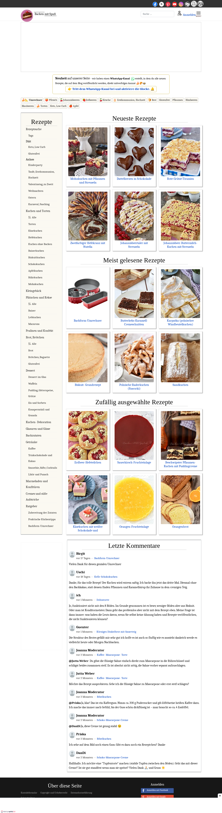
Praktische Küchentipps (42, 519)
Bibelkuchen (104, 696)
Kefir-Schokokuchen (105, 576)
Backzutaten (33, 435)
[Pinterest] (168, 3)
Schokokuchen (36, 264)
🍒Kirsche (105, 100)
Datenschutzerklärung (81, 792)
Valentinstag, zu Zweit (40, 184)
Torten (32, 224)
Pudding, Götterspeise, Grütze (40, 393)
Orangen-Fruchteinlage (134, 526)
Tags (30, 135)
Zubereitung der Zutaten (42, 512)
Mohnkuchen (35, 284)
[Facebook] (155, 3)
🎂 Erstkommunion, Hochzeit (129, 100)
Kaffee (32, 448)
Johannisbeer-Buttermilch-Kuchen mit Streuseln (180, 245)
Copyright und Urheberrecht (53, 792)
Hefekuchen (35, 237)
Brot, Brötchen (35, 337)
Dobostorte (103, 599)
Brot (30, 350)
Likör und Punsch (38, 474)
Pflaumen (177, 100)
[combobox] (157, 14)
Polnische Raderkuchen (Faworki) (134, 386)
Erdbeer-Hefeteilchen (87, 462)
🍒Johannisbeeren (70, 100)
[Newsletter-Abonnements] (187, 6)
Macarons (33, 323)
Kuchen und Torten (38, 211)
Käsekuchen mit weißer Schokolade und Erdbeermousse (88, 530)
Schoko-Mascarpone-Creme (112, 720)
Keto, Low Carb (58, 106)
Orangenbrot (180, 526)
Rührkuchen (35, 277)
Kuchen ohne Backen (40, 244)
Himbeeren (191, 100)
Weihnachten (35, 190)
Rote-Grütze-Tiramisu (180, 179)
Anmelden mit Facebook (157, 790)
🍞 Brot (152, 100)
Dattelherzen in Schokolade (134, 179)
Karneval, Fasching (39, 204)
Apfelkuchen (35, 270)
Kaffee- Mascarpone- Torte (112, 654)
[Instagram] (181, 3)
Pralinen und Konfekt (39, 330)
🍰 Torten (42, 106)
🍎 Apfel (73, 106)
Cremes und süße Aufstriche (36, 496)
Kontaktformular (29, 792)
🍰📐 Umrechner (32, 100)
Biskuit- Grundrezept (88, 385)
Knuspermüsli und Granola (39, 412)
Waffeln (32, 383)
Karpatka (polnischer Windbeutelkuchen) (180, 322)
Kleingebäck (33, 291)
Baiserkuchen (36, 250)
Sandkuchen (180, 385)
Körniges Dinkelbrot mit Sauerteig (116, 631)
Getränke (31, 442)
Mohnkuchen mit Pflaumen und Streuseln (87, 180)
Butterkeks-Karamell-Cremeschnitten (134, 322)
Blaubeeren (28, 106)
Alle (34, 217)
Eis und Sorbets (37, 402)
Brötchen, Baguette (39, 357)
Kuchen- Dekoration (38, 422)
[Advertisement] (111, 47)
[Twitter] (161, 3)
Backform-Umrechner (40, 526)
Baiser (32, 310)
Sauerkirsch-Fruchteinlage (134, 462)
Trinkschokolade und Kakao (40, 458)
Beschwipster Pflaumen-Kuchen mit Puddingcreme (180, 464)
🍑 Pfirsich (51, 100)
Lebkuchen (34, 317)
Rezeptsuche (33, 129)
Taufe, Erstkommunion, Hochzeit (41, 174)
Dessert (30, 370)
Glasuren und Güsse (38, 429)
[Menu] (198, 13)
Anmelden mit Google (156, 797)
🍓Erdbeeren (89, 100)
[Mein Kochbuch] (200, 5)
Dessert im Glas (37, 377)
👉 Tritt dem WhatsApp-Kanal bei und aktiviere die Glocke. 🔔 (111, 89)
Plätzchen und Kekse (39, 297)
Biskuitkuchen (36, 257)
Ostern (32, 197)
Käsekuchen (35, 230)
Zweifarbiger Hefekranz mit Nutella (87, 245)
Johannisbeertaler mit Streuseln (134, 245)
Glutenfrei (164, 100)
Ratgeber (31, 506)
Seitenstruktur (28, 797)
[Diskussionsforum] (194, 5)
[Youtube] (174, 3)
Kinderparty (35, 165)
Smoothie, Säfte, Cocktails (42, 467)
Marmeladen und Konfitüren (37, 484)
